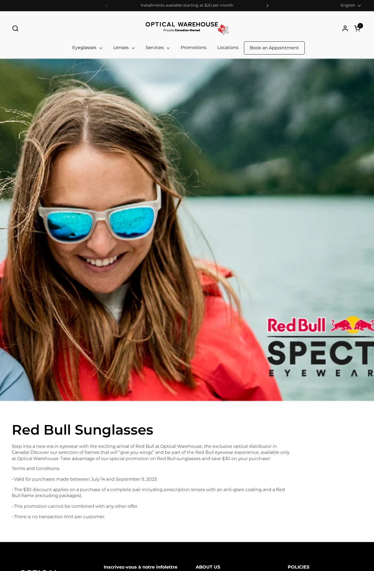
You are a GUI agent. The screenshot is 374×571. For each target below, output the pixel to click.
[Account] (345, 28)
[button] (15, 28)
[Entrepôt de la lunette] (187, 28)
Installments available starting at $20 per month (187, 5)
